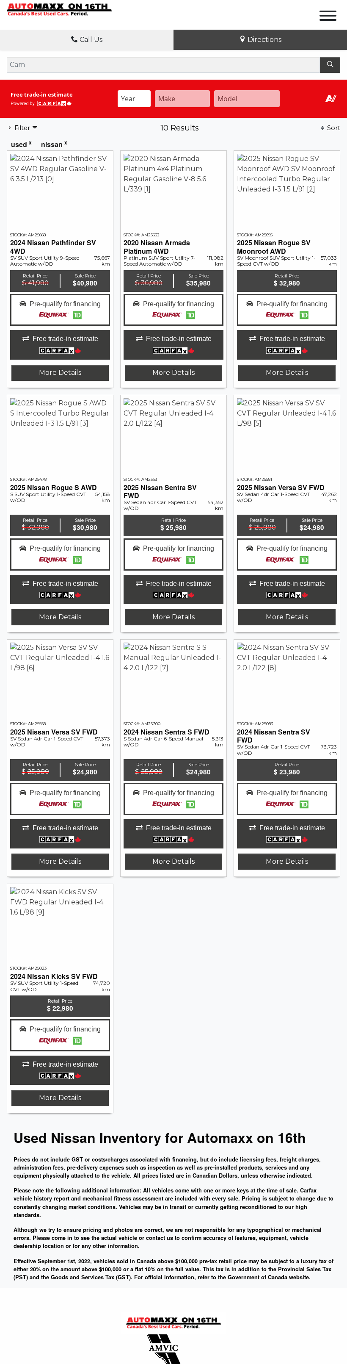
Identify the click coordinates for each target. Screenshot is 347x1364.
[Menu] (328, 17)
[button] (60, 310)
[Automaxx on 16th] (59, 9)
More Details (60, 373)
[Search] (330, 65)
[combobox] (134, 98)
